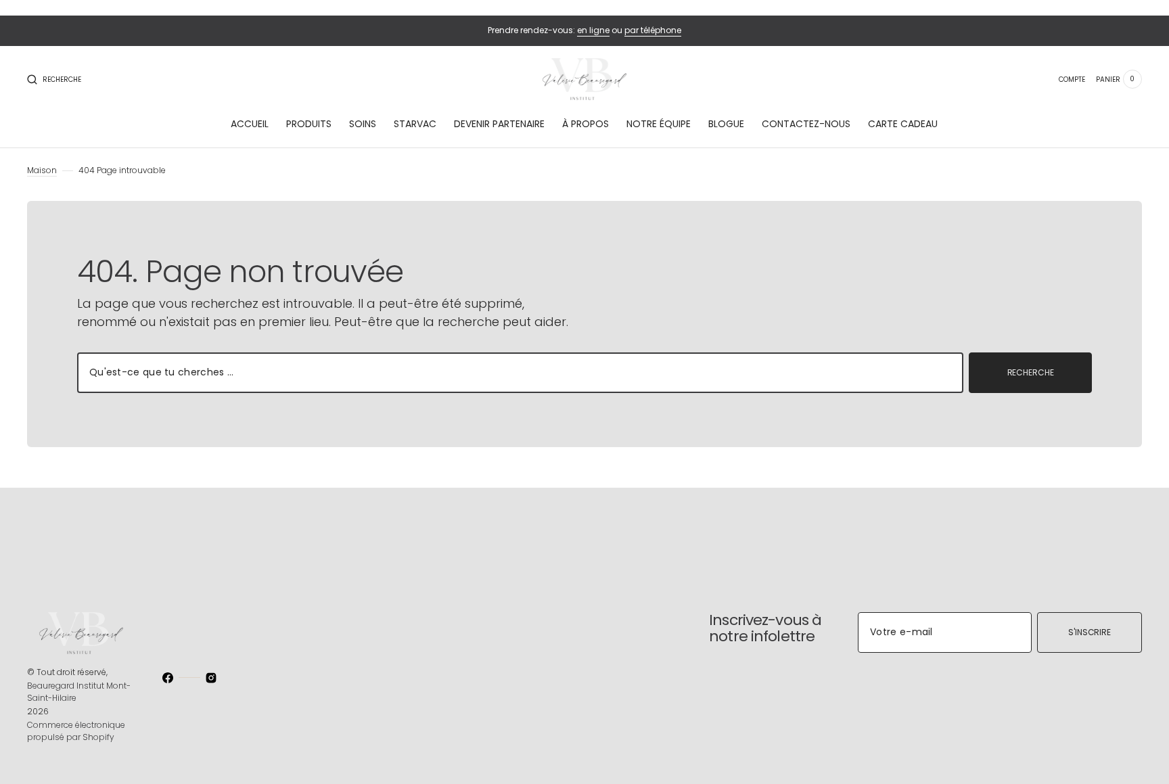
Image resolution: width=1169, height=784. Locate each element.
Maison (42, 170)
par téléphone (652, 30)
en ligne (593, 30)
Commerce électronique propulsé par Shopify (76, 731)
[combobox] (520, 372)
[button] (54, 79)
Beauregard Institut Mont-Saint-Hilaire (79, 692)
